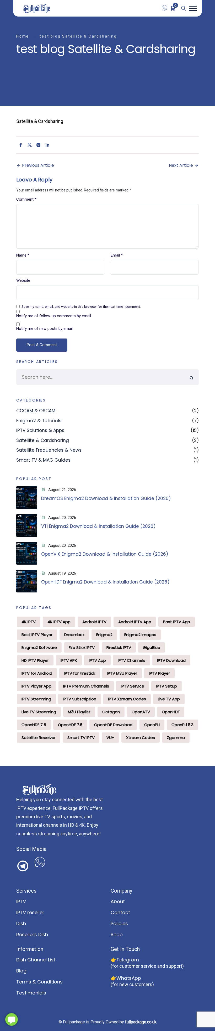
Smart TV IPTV (81, 737)
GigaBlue (151, 647)
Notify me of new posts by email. (44, 329)
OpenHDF (171, 712)
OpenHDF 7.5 (34, 724)
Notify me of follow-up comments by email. (54, 316)
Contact (120, 912)
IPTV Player (159, 673)
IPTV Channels (131, 660)
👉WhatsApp (126, 978)
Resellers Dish (32, 934)
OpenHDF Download (113, 724)
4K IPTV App (59, 621)
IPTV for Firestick (79, 673)
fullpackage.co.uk (141, 1021)
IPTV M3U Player (122, 673)
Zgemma (176, 737)
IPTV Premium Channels (86, 686)
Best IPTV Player (37, 634)
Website (23, 281)
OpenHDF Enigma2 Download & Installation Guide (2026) (105, 582)
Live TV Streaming (39, 712)
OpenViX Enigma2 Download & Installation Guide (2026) (104, 554)
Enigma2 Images (140, 634)
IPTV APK (69, 660)
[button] (193, 8)
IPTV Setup (166, 686)
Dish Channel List (35, 959)
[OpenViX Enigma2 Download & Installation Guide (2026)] (26, 553)
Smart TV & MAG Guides (43, 460)
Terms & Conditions (39, 981)
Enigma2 (104, 634)
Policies (119, 923)
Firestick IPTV (118, 647)
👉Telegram (125, 959)
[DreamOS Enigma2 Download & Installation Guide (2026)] (26, 497)
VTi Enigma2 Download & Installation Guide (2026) (98, 526)
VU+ (110, 737)
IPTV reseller (30, 912)
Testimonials (31, 993)
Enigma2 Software (39, 647)
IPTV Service (132, 686)
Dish (21, 923)
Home (22, 36)
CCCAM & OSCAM (35, 411)
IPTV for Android (37, 673)
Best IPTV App (176, 621)
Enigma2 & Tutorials (38, 421)
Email (117, 255)
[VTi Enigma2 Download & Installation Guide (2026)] (26, 525)
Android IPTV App (134, 621)
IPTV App (97, 660)
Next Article (181, 165)
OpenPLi (152, 724)
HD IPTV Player (35, 660)
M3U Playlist (79, 712)
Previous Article (37, 165)
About (118, 901)
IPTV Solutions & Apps (40, 430)
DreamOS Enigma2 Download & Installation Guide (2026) (106, 498)
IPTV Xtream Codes (127, 699)
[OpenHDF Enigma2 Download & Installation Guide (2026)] (26, 581)
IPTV (21, 901)
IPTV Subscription (79, 699)
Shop (117, 934)
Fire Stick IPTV (82, 647)
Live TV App (169, 699)
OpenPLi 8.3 (182, 724)
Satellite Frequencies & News (49, 450)
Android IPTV (94, 621)
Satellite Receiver (39, 737)
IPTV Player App (36, 686)
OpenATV (141, 712)
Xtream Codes (140, 737)
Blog (21, 970)
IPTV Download (171, 660)
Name (22, 255)
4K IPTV (29, 621)
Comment (26, 199)
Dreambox (74, 634)
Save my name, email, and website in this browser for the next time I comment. (81, 307)
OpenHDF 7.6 (70, 724)
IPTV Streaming (36, 699)
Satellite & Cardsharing (42, 440)
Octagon (111, 712)
